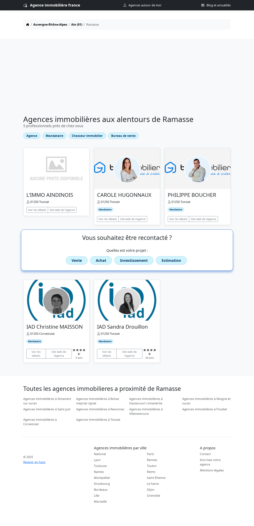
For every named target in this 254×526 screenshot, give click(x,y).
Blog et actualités (218, 5)
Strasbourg (102, 484)
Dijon (150, 490)
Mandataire (54, 136)
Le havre (153, 484)
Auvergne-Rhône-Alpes (50, 24)
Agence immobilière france (55, 5)
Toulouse (100, 466)
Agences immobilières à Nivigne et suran (206, 401)
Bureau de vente (123, 136)
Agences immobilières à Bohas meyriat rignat (97, 401)
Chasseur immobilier (87, 136)
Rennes (152, 460)
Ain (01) (76, 24)
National (100, 454)
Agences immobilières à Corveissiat (40, 422)
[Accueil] (27, 24)
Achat (101, 260)
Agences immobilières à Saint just (46, 409)
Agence (31, 136)
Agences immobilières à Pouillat (204, 409)
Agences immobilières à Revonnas (100, 409)
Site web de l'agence (62, 210)
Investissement (134, 260)
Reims (151, 472)
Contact (205, 454)
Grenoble (153, 496)
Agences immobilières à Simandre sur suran (47, 401)
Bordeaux (100, 490)
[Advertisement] (127, 78)
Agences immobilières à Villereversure (146, 411)
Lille (96, 496)
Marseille (100, 501)
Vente (77, 260)
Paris (150, 454)
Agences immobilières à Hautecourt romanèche (146, 401)
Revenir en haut (34, 462)
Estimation (171, 260)
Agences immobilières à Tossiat (98, 420)
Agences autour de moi (144, 5)
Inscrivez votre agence (210, 462)
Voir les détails (37, 210)
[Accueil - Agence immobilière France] (47, 449)
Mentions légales (212, 470)
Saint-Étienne (156, 478)
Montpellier (102, 478)
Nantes (99, 472)
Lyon (97, 460)
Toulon (152, 466)
